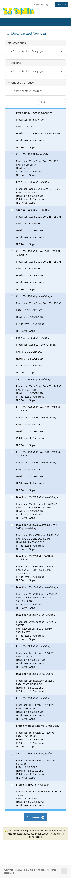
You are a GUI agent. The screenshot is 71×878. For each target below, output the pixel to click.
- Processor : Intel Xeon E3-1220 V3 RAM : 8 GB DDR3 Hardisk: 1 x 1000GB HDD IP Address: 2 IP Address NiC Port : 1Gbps (35, 656)
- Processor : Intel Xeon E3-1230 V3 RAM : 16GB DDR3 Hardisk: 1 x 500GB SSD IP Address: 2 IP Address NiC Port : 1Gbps (35, 708)
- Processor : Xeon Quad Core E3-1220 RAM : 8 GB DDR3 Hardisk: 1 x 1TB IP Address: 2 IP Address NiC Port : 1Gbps (37, 165)
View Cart (62, 4)
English (37, 4)
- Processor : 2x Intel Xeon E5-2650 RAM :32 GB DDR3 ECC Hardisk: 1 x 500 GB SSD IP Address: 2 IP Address (35, 682)
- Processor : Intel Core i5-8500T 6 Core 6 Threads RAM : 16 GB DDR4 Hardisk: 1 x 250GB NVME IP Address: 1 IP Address (38, 795)
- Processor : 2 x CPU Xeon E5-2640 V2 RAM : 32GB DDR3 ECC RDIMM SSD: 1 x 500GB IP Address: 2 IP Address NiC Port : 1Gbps (37, 598)
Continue (34, 817)
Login (47, 4)
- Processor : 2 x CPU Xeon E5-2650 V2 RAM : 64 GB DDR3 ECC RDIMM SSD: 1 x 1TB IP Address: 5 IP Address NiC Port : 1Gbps (37, 568)
